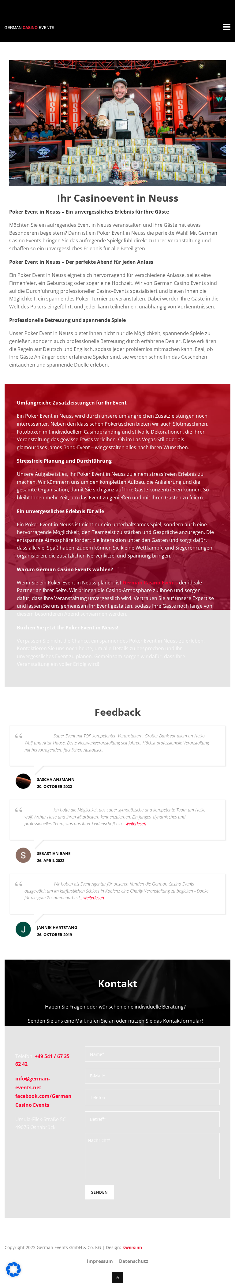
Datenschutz (133, 1261)
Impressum (100, 1261)
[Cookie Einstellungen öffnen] (13, 1275)
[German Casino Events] (29, 25)
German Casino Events (150, 582)
